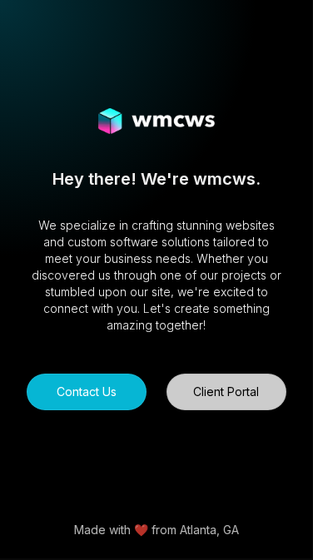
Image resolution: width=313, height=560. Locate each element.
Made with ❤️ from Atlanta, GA (156, 530)
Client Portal (226, 391)
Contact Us (87, 391)
